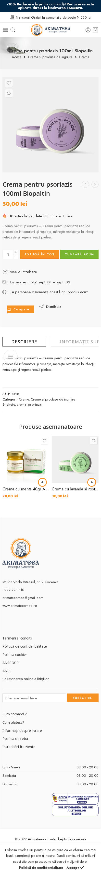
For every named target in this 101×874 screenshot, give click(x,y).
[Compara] (9, 93)
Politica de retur (15, 738)
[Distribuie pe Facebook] (79, 302)
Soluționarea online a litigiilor (25, 678)
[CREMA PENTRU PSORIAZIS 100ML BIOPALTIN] (50, 124)
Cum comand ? (14, 713)
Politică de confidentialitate (41, 867)
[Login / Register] (88, 30)
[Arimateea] (20, 552)
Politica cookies (14, 654)
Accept (72, 867)
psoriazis (35, 404)
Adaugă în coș (39, 254)
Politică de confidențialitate (24, 646)
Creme (84, 57)
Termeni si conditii (17, 638)
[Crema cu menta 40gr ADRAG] (25, 459)
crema (21, 404)
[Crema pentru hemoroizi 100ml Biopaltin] (85, 184)
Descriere (24, 342)
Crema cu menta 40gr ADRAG (25, 489)
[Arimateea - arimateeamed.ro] (51, 30)
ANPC (7, 670)
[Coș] (95, 30)
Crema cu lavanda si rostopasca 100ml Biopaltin (75, 489)
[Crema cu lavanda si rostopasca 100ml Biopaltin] (75, 459)
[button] (42, 482)
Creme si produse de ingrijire (50, 57)
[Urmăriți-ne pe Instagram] (13, 622)
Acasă (16, 57)
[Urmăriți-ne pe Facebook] (4, 622)
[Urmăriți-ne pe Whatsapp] (30, 622)
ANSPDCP (10, 662)
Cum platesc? (13, 722)
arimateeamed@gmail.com (22, 597)
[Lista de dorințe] (9, 83)
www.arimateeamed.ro (19, 605)
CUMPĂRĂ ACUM (79, 254)
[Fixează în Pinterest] (89, 302)
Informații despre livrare (22, 730)
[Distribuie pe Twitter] (69, 302)
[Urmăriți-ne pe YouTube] (21, 622)
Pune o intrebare (22, 272)
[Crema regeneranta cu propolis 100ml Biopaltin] (95, 184)
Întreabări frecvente (18, 746)
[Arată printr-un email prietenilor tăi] (69, 310)
